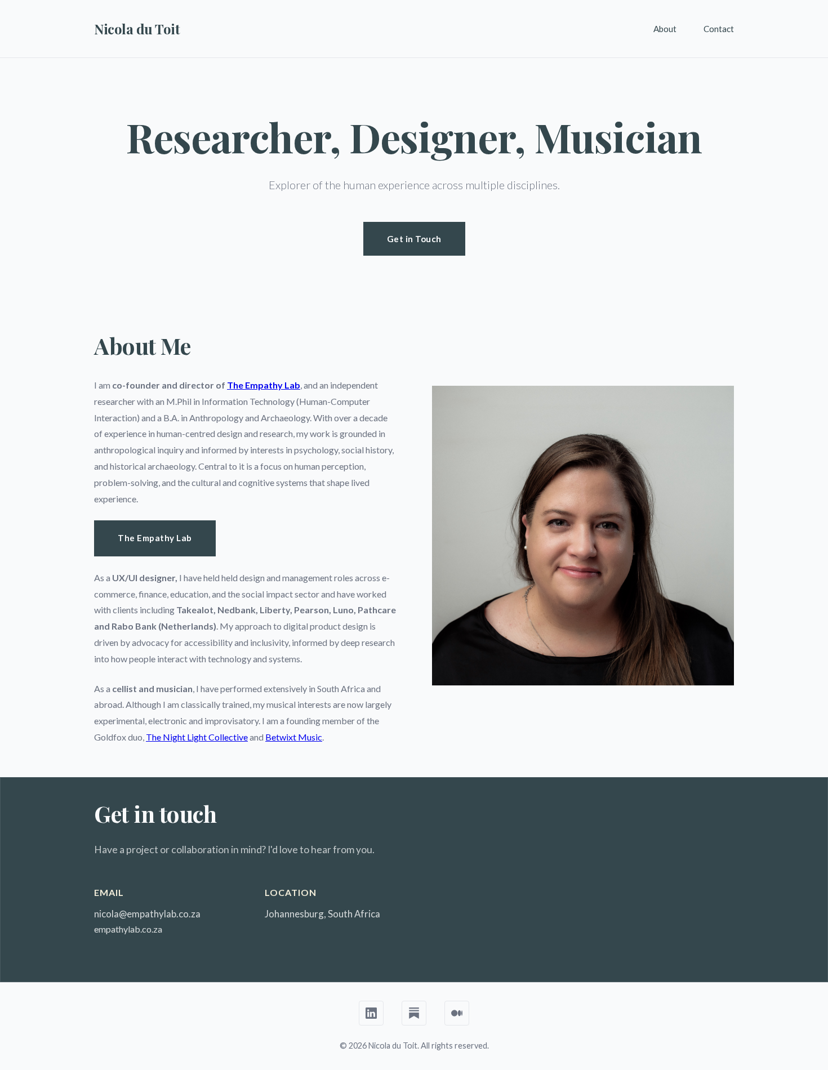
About (664, 29)
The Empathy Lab (263, 385)
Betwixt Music (293, 737)
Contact (719, 29)
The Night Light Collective (197, 737)
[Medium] (456, 1013)
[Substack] (414, 1013)
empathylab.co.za (128, 929)
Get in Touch (414, 239)
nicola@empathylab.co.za (147, 914)
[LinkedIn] (371, 1013)
